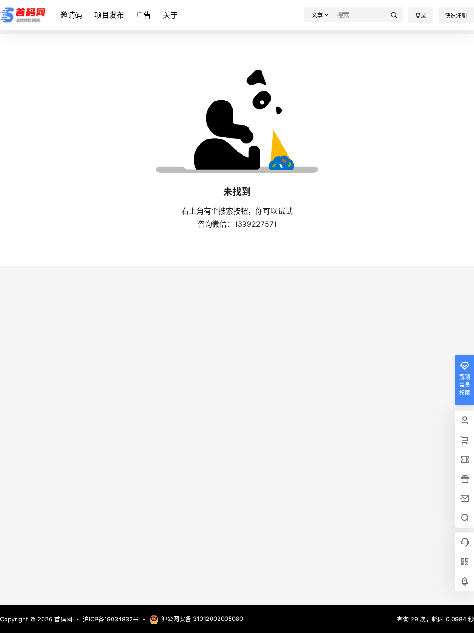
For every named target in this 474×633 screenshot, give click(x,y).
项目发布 (109, 14)
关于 (170, 14)
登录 (420, 15)
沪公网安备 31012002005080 (202, 618)
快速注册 (456, 15)
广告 (143, 14)
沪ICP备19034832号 (111, 619)
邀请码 (71, 14)
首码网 (62, 619)
